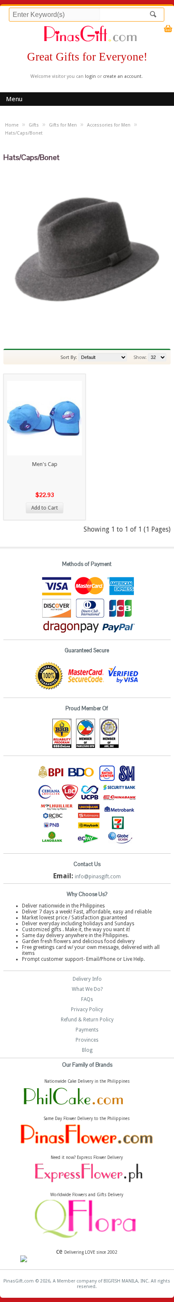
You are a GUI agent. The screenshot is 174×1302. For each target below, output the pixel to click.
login (90, 76)
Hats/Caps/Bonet (24, 133)
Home (12, 125)
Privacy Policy (87, 1009)
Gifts (34, 125)
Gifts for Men (63, 125)
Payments (87, 1030)
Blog (87, 1050)
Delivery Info (87, 979)
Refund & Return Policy (87, 1020)
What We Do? (87, 989)
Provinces (87, 1040)
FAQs (87, 999)
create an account (122, 76)
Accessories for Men (108, 125)
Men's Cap (44, 464)
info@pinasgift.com (98, 877)
